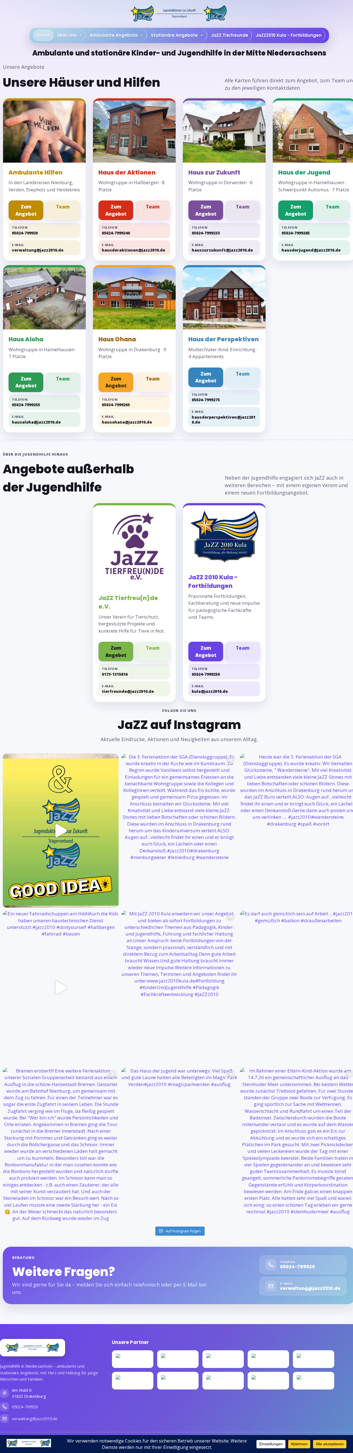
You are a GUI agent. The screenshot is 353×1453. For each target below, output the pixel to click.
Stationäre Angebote (174, 35)
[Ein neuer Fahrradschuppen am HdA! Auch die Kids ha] (61, 987)
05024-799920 (25, 230)
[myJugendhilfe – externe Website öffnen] (313, 1359)
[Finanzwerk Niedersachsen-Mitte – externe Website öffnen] (223, 1380)
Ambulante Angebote (114, 35)
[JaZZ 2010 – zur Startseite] (32, 1347)
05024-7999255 (26, 402)
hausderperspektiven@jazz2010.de (223, 417)
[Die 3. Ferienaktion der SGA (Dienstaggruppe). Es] (179, 831)
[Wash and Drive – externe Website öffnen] (268, 1380)
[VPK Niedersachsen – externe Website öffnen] (178, 1359)
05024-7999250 (206, 672)
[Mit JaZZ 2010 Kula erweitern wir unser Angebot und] (179, 987)
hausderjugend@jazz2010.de (311, 248)
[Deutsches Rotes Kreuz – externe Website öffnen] (132, 1359)
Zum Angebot (26, 210)
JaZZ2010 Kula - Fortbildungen (289, 35)
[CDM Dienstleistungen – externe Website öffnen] (313, 1380)
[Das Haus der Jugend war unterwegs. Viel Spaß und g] (179, 1145)
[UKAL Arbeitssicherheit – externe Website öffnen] (268, 1359)
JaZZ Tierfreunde (229, 35)
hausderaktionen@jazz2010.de (133, 248)
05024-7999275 (206, 397)
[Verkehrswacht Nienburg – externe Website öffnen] (223, 1359)
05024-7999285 (296, 230)
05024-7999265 (116, 402)
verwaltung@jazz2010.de (37, 248)
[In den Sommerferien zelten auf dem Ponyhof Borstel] (61, 831)
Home (43, 35)
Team (63, 207)
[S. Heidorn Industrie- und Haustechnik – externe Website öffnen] (178, 1380)
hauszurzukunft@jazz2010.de (222, 248)
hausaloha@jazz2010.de (36, 419)
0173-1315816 (115, 672)
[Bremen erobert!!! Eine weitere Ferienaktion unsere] (61, 1145)
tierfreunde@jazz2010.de (128, 689)
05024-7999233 (206, 230)
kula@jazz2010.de (210, 689)
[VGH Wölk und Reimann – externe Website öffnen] (132, 1380)
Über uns (66, 35)
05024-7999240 (116, 230)
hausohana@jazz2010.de (127, 419)
